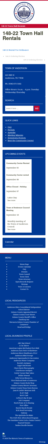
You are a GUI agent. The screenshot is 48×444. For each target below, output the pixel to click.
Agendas (11, 132)
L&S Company (24, 400)
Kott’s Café (24, 395)
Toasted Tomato (24, 423)
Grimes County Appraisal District (24, 312)
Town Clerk (24, 277)
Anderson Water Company (24, 360)
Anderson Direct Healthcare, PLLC (24, 353)
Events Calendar (24, 267)
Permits (11, 129)
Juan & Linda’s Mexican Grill (24, 390)
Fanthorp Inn (24, 319)
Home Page (24, 264)
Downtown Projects (17, 138)
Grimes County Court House (24, 314)
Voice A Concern (24, 287)
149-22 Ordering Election (33, 60)
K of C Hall (24, 393)
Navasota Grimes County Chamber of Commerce (24, 323)
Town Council (24, 274)
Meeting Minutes (15, 135)
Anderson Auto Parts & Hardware (24, 350)
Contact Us (24, 289)
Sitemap (24, 284)
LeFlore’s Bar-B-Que (24, 398)
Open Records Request (24, 282)
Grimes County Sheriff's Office (24, 317)
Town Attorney (24, 279)
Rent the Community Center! (21, 140)
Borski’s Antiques (24, 363)
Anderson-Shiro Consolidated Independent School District (24, 308)
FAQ (10, 127)
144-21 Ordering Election (15, 56)
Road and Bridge (24, 327)
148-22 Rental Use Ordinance (16, 50)
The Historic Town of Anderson (20, 438)
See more (11, 200)
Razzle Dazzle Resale (24, 408)
